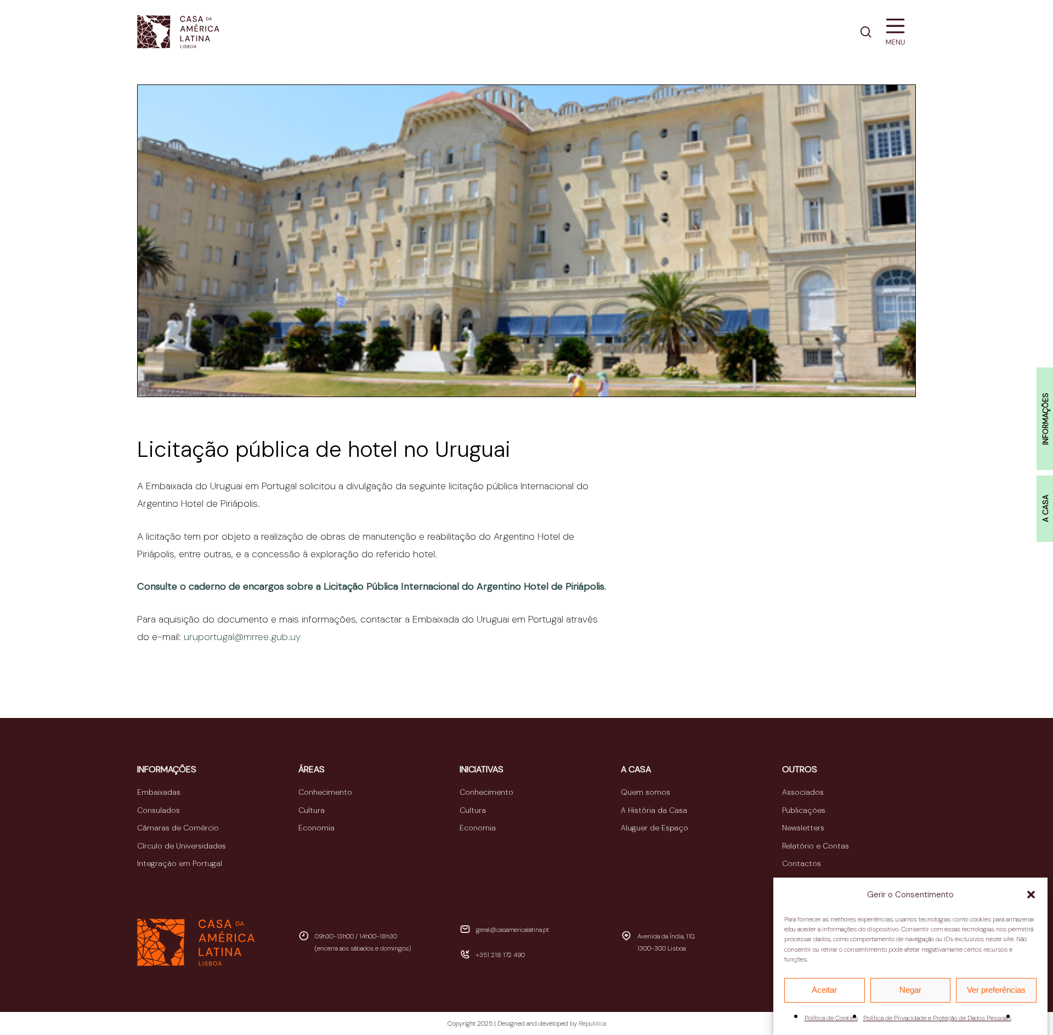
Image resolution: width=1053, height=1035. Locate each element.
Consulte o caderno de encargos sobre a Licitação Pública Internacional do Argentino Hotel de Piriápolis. (371, 586)
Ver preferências (996, 989)
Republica (592, 1023)
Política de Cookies (831, 1018)
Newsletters (803, 828)
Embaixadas (158, 792)
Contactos (801, 863)
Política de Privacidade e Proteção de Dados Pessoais (937, 1018)
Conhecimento (325, 792)
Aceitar (824, 989)
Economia (316, 828)
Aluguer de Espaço (654, 828)
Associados (803, 792)
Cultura (311, 810)
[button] (1031, 894)
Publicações (803, 810)
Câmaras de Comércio (178, 828)
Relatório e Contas (815, 846)
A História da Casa (654, 810)
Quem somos (645, 792)
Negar (910, 989)
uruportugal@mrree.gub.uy (242, 636)
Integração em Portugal (179, 863)
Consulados (158, 810)
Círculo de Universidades (181, 846)
